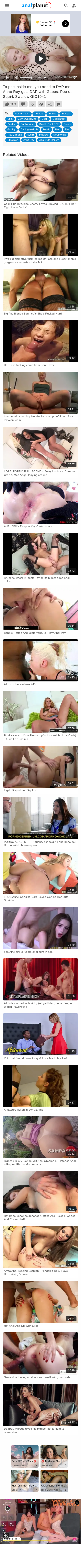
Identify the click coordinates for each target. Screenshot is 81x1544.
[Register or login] (74, 5)
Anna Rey (28, 140)
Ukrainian (12, 140)
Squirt (30, 134)
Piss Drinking (14, 134)
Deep (44, 119)
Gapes (67, 124)
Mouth (46, 129)
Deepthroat (59, 119)
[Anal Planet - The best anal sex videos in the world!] (36, 7)
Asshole (39, 113)
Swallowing (59, 134)
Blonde (52, 113)
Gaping (11, 129)
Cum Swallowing (27, 119)
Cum (10, 119)
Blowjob (66, 113)
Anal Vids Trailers (49, 140)
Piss (67, 129)
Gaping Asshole (29, 129)
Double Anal (27, 124)
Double (11, 124)
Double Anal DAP (49, 124)
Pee (57, 129)
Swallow (43, 134)
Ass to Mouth (22, 113)
